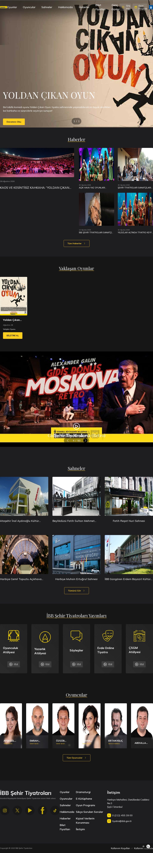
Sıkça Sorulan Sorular (89, 812)
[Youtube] (30, 810)
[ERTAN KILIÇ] (116, 725)
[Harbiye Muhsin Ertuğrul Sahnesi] (76, 554)
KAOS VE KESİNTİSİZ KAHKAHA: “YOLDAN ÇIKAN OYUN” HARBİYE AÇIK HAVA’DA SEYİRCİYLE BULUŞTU (34, 188)
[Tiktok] (55, 810)
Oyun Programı (85, 805)
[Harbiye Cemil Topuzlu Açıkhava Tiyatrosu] (24, 554)
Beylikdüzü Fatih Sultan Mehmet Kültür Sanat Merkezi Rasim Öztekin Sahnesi (75, 521)
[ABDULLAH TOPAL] (142, 725)
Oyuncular (29, 7)
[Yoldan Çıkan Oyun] (13, 296)
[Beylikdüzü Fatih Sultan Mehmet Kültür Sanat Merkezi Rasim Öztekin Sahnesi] (76, 496)
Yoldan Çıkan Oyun (11, 320)
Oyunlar (12, 7)
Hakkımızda (65, 7)
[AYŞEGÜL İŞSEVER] (11, 725)
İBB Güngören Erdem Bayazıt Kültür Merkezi (128, 579)
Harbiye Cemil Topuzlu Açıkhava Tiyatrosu (21, 579)
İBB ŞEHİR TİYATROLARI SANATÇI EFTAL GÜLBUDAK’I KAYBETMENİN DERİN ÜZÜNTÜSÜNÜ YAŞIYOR (95, 232)
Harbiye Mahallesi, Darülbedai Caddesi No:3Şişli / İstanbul (128, 803)
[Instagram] (5, 810)
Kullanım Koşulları (120, 848)
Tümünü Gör (74, 590)
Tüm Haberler (74, 243)
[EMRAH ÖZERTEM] (37, 725)
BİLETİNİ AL (13, 335)
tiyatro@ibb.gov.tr (122, 821)
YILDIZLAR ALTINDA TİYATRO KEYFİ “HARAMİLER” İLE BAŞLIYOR (135, 232)
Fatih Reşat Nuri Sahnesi (129, 521)
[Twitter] (17, 810)
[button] (68, 440)
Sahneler (46, 7)
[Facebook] (42, 810)
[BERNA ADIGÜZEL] (90, 725)
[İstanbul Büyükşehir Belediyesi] (151, 7)
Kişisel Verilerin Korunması (85, 820)
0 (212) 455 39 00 (122, 815)
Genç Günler (116, 7)
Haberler (84, 7)
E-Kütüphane (84, 798)
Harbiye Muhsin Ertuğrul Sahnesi (76, 579)
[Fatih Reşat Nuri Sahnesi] (129, 496)
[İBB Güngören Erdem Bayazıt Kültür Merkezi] (129, 554)
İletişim (80, 829)
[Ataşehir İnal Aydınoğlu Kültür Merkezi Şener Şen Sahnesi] (24, 496)
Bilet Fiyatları (100, 7)
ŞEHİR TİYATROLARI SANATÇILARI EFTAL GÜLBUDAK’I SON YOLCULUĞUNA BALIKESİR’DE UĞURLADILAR (134, 187)
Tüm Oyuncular (74, 757)
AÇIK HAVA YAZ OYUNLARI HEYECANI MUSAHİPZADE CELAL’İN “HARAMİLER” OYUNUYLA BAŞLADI (96, 187)
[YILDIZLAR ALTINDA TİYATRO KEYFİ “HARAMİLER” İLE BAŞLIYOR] (135, 209)
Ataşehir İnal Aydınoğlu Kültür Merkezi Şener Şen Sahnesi (19, 521)
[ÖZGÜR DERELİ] (63, 725)
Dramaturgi (83, 792)
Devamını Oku (14, 121)
